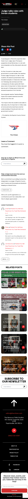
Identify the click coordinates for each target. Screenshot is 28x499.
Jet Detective (9, 244)
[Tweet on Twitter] (5, 49)
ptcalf (7, 208)
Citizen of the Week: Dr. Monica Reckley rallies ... (11, 326)
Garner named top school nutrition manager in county (11, 305)
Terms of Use (14, 456)
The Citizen (4, 20)
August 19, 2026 (17, 278)
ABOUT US (14, 446)
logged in (13, 144)
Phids (6, 227)
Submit (24, 164)
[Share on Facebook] (2, 49)
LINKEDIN (16, 469)
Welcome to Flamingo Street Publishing (10, 369)
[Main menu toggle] (22, 4)
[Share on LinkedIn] (10, 49)
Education (5, 24)
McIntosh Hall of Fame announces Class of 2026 (11, 283)
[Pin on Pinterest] (8, 49)
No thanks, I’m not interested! (14, 496)
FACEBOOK (16, 465)
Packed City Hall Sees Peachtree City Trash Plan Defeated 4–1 (15, 211)
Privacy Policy (14, 453)
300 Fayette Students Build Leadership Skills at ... (11, 348)
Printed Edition (14, 449)
